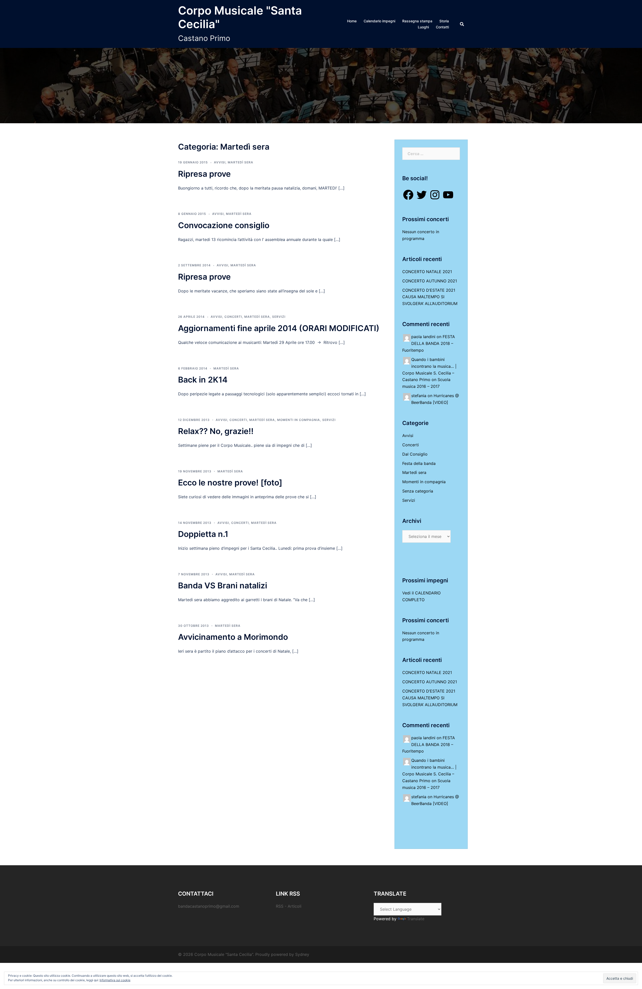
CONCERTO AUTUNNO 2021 (429, 280)
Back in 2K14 (202, 380)
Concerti (233, 317)
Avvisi (219, 162)
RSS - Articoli (288, 906)
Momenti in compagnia (298, 420)
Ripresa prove (204, 174)
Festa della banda (419, 463)
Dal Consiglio (415, 454)
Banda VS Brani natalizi (222, 585)
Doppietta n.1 (203, 534)
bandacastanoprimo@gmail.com (208, 906)
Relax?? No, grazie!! (216, 431)
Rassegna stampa (417, 21)
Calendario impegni (379, 21)
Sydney (302, 954)
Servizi (278, 317)
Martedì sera (240, 162)
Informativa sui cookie (115, 980)
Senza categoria (417, 490)
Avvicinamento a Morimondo (233, 637)
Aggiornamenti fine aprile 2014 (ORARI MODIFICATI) (278, 328)
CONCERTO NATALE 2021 (427, 271)
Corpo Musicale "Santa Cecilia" (240, 17)
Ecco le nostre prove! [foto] (230, 482)
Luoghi (423, 27)
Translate (415, 918)
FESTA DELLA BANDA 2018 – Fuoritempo (428, 343)
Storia (444, 21)
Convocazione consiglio (223, 225)
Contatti (442, 27)
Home (352, 21)
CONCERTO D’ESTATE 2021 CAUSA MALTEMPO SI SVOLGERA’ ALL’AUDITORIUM (429, 297)
